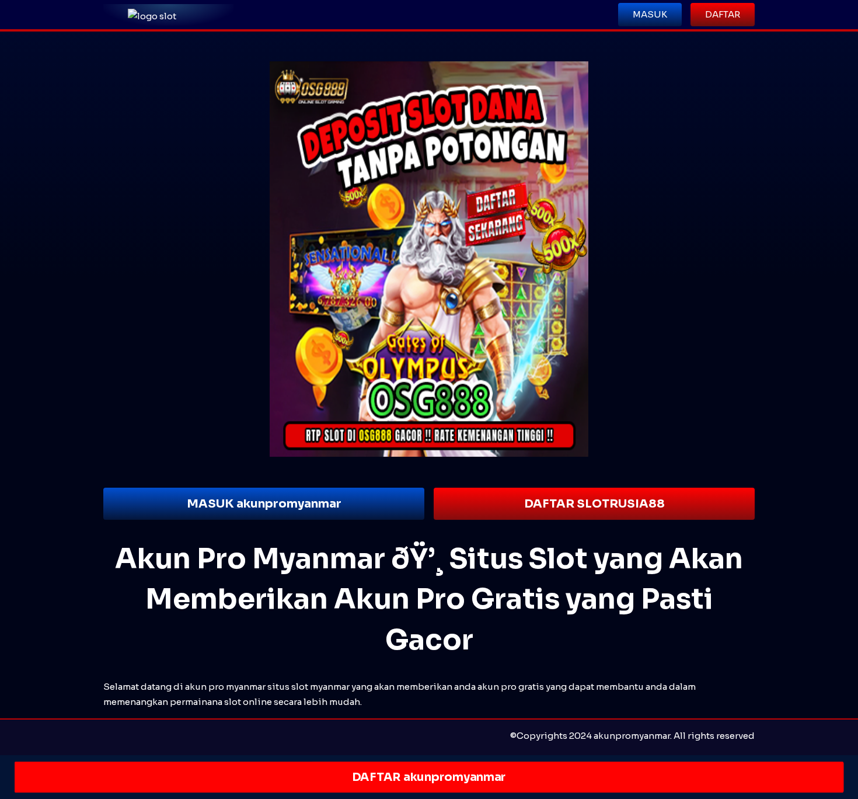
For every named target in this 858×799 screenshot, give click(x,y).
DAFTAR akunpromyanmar (428, 777)
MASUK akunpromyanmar (264, 503)
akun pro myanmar (225, 686)
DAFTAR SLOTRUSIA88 (594, 503)
